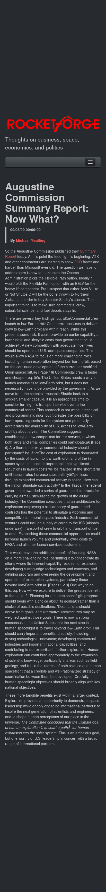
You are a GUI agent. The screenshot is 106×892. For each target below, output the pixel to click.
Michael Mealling (31, 240)
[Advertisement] (53, 53)
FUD (78, 261)
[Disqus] (53, 821)
